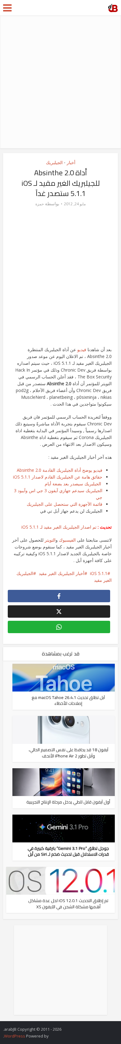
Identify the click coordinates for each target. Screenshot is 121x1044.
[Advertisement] (60, 82)
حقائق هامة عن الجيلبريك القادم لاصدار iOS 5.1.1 (57, 477)
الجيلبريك (54, 162)
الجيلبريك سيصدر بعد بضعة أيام (73, 484)
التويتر (50, 540)
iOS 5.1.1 (98, 573)
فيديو (82, 349)
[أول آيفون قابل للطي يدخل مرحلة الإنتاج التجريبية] (63, 782)
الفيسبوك (67, 540)
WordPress (14, 1036)
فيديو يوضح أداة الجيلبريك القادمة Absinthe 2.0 (59, 470)
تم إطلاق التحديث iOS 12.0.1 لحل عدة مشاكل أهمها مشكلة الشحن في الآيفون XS (68, 904)
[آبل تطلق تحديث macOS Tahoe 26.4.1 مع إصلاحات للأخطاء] (63, 677)
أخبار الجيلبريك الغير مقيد (61, 573)
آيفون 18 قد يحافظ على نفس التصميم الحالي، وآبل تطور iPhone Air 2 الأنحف (68, 753)
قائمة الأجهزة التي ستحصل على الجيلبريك (64, 504)
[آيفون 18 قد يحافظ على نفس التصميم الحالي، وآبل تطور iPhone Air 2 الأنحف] (63, 729)
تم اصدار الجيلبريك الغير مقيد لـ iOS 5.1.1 (58, 527)
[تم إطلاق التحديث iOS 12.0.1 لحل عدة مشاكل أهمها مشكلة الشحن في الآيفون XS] (60, 880)
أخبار (71, 162)
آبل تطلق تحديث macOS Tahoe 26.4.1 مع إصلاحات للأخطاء (68, 700)
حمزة (39, 204)
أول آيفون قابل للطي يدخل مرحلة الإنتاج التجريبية (68, 802)
